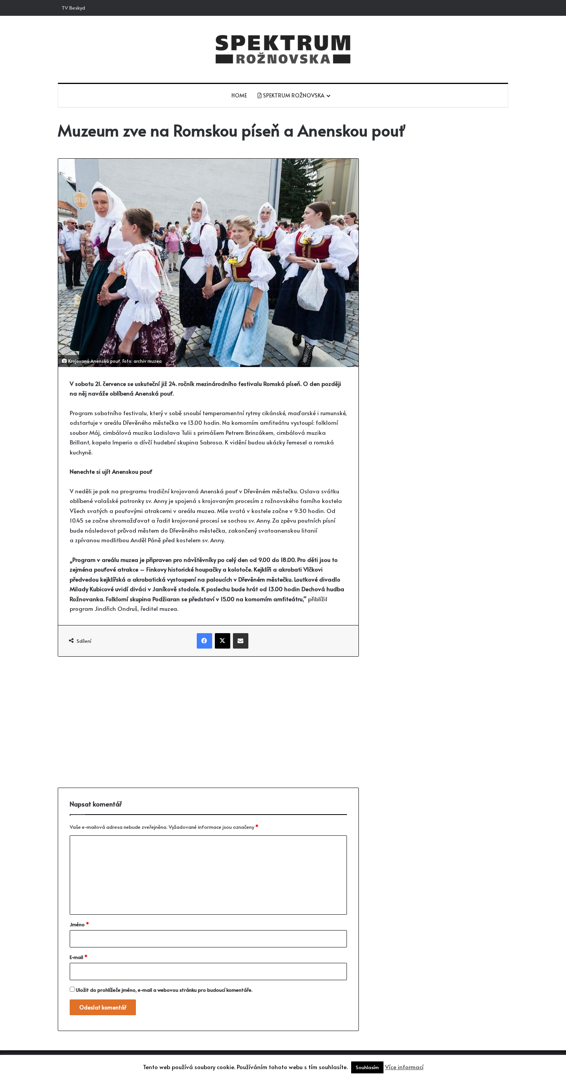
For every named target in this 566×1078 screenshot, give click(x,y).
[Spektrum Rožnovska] (283, 49)
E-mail (78, 957)
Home (239, 95)
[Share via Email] (240, 641)
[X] (222, 641)
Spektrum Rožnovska (293, 95)
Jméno (79, 924)
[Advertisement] (208, 722)
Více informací (404, 1067)
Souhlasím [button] (367, 1067)
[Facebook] (204, 641)
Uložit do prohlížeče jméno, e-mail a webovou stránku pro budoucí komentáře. (164, 989)
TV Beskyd (73, 7)
